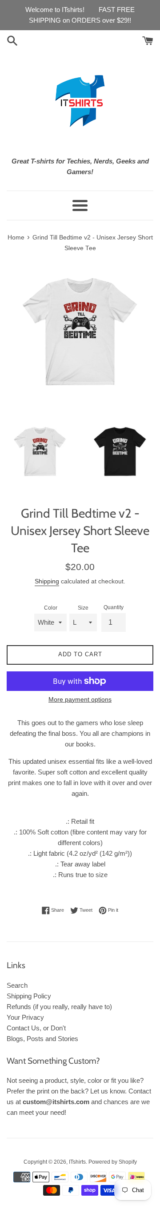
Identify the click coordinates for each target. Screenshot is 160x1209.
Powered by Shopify (112, 1162)
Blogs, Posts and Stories (42, 1038)
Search (17, 985)
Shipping (47, 581)
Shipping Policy (29, 996)
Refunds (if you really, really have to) (59, 1006)
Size (83, 608)
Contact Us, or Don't (36, 1028)
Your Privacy (25, 1017)
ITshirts (77, 1162)
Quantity (114, 607)
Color (50, 608)
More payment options (80, 699)
